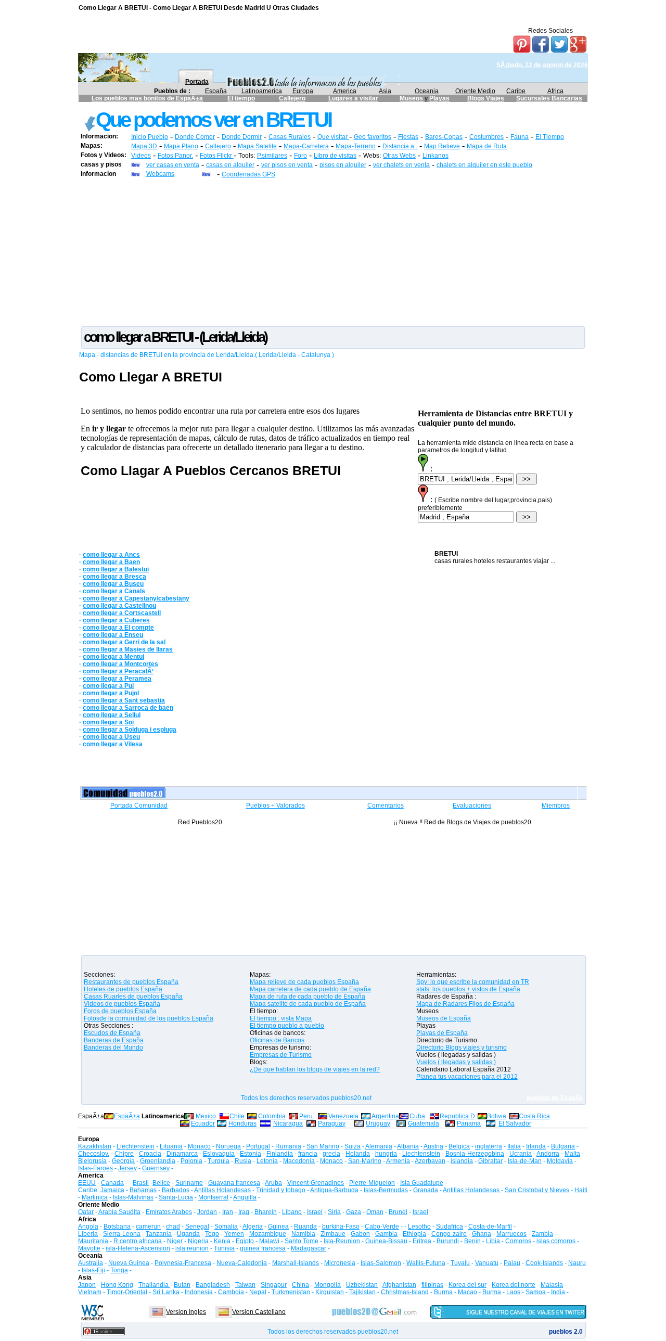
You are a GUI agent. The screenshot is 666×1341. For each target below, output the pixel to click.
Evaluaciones (472, 805)
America (344, 91)
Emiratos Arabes (169, 1212)
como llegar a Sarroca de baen (128, 707)
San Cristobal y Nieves (537, 1190)
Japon (87, 1284)
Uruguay (378, 1123)
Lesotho (419, 1226)
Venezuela (343, 1116)
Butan (182, 1284)
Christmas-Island (405, 1292)
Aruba (273, 1182)
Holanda (357, 1153)
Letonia (267, 1161)
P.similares (272, 155)
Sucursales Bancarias (549, 98)
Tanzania (159, 1233)
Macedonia (299, 1161)
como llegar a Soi (108, 722)
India (558, 1292)
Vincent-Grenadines (315, 1182)
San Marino (322, 1146)
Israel (315, 1212)
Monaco (199, 1146)
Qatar (86, 1212)
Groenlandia (157, 1161)
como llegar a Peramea (117, 678)
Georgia (123, 1161)
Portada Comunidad (139, 805)
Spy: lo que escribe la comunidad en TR (472, 982)
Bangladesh (213, 1284)
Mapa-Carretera (306, 146)
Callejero (292, 98)
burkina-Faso (341, 1226)
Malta (572, 1153)
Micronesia (339, 1263)
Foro (300, 155)
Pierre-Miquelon (372, 1182)
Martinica (95, 1197)
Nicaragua (288, 1123)
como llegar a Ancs (111, 554)
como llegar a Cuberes (116, 620)
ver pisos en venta (287, 165)
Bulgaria (563, 1146)
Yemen (234, 1233)
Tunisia (224, 1248)
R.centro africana (137, 1241)
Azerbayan (430, 1161)
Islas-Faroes (95, 1168)
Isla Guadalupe (421, 1182)
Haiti (580, 1190)
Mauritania (93, 1241)
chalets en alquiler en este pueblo (484, 165)
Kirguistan (329, 1292)
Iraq (243, 1212)
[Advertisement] (333, 251)
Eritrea (422, 1241)
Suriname (189, 1182)
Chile (237, 1116)
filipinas (432, 1284)
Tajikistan (362, 1292)
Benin (472, 1241)
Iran (227, 1212)
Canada (112, 1182)
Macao (467, 1292)
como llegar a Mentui (113, 656)
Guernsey (156, 1168)
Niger (175, 1241)
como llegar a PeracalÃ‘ (118, 671)
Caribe (516, 91)
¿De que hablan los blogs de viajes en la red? (315, 1069)
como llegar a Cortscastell (122, 613)
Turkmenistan (291, 1292)
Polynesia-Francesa (183, 1263)
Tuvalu (460, 1263)
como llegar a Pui (108, 685)
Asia (385, 91)
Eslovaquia (219, 1153)
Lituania (171, 1146)
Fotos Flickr (217, 155)
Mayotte (89, 1248)
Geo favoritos (372, 137)
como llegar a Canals (114, 591)
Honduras (242, 1123)
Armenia (398, 1161)
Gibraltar (490, 1161)
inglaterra (488, 1146)
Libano (292, 1212)
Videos (141, 155)
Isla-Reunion (342, 1241)
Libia (493, 1241)
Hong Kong (117, 1284)
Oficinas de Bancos (277, 1040)
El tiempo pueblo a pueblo (287, 1025)
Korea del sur (467, 1284)
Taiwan (245, 1284)
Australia (90, 1263)
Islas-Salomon (381, 1263)
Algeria (252, 1226)
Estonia (250, 1153)
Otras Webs (399, 155)
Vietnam (89, 1292)
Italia (514, 1146)
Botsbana (117, 1226)
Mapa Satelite (257, 146)
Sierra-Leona (121, 1233)
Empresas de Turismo (281, 1054)
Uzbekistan (362, 1284)
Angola (88, 1226)
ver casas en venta (172, 165)
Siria (334, 1212)
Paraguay (331, 1123)
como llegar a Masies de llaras (128, 649)
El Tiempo (549, 137)
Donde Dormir (242, 137)
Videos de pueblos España (122, 1003)
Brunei (398, 1212)
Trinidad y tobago (280, 1190)
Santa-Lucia (176, 1197)
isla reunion (192, 1248)
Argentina (385, 1116)
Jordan (207, 1212)
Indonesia (199, 1292)
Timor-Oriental (127, 1292)
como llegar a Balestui (116, 569)
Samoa (536, 1292)
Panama (469, 1123)
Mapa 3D (144, 146)
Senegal (197, 1226)
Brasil (141, 1182)
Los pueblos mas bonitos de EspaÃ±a (147, 98)
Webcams (160, 173)
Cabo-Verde (382, 1226)
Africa (555, 91)
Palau (512, 1263)
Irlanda (536, 1146)
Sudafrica (449, 1226)
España (216, 91)
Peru (306, 1116)
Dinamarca (182, 1153)
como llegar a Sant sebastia (124, 700)
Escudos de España (112, 1033)
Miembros (556, 805)
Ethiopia (414, 1233)
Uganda (188, 1233)
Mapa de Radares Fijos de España (465, 1003)
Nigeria (198, 1241)
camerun (148, 1226)
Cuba (417, 1116)
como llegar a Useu (111, 736)
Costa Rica (534, 1116)
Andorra (547, 1153)
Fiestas (408, 137)
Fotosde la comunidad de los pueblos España (148, 1018)
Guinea (278, 1226)
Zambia (542, 1233)
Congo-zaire (449, 1233)
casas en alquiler (230, 165)
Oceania (427, 91)
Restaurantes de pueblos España (131, 982)
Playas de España (442, 1033)
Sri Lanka (166, 1292)
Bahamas (143, 1190)
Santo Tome (301, 1241)
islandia (462, 1161)
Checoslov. (93, 1153)
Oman (374, 1212)
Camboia (231, 1292)
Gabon (360, 1233)
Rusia (243, 1161)
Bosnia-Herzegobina (474, 1153)
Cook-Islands (544, 1263)
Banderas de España (114, 1040)
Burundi (448, 1241)
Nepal (257, 1292)
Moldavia (560, 1161)
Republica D (457, 1116)
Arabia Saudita (119, 1212)
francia (307, 1153)
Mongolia (327, 1284)
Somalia (226, 1226)
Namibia (303, 1233)
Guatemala (423, 1123)
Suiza (352, 1146)
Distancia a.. (399, 146)
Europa (302, 91)
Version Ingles (186, 1312)
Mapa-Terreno (356, 146)
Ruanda (305, 1226)
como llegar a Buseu (113, 584)
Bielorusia (92, 1161)
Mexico (206, 1116)
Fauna (519, 137)
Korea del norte (513, 1284)
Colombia (272, 1116)
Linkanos (435, 155)
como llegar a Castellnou (119, 605)
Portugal (258, 1146)
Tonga (119, 1270)
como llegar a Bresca (114, 576)
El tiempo (241, 98)
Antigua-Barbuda (334, 1190)
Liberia (88, 1233)
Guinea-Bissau (386, 1241)
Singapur (274, 1284)
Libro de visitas (335, 155)
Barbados (175, 1190)
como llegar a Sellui (111, 715)
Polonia (191, 1161)
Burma (443, 1292)
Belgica (459, 1146)
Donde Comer (195, 137)
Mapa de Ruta (487, 146)
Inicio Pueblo (149, 137)
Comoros (518, 1241)
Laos (513, 1292)
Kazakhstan (94, 1146)
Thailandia (154, 1284)
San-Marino (364, 1161)
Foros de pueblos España (120, 1011)
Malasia (552, 1284)
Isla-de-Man (525, 1161)
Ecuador (203, 1123)
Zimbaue (333, 1233)
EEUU (87, 1182)
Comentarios (385, 805)
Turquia (218, 1161)
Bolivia (496, 1116)
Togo (212, 1233)
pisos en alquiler (342, 165)
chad (173, 1226)
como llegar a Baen (111, 562)
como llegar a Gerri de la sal (124, 642)
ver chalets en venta (401, 165)
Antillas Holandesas (222, 1190)
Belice (161, 1182)
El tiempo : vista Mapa (281, 1018)
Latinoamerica (261, 91)
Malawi (269, 1241)
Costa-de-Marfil (490, 1226)
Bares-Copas (444, 137)
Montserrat (213, 1197)
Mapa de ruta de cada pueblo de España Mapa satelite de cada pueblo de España (308, 1000)
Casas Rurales (289, 137)
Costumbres (486, 137)
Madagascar (308, 1248)
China (300, 1284)
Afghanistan (399, 1284)
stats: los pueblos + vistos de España (468, 989)
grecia (331, 1153)
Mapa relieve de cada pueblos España (304, 982)
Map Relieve (442, 146)
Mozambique (267, 1233)
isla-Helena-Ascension (138, 1248)
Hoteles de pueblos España (123, 989)
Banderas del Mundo (113, 1047)
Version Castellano (259, 1312)
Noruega (228, 1146)
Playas (439, 98)
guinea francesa (263, 1248)
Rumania (288, 1146)
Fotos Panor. (175, 155)
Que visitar (333, 137)
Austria (433, 1146)
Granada (425, 1190)
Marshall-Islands (295, 1263)
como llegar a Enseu (113, 634)
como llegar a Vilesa (113, 744)
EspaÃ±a (127, 1116)
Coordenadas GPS (248, 174)
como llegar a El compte (118, 627)
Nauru (577, 1263)
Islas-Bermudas (386, 1190)
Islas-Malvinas (133, 1197)
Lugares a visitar (353, 98)
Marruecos (511, 1233)
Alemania (378, 1146)
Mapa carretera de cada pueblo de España (310, 989)
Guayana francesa (234, 1182)
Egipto (245, 1241)
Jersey (127, 1168)
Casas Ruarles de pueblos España (133, 996)
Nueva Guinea (128, 1263)
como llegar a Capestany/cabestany (136, 598)
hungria (386, 1153)
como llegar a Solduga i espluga (129, 729)
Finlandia (279, 1153)
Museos (412, 98)
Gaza (353, 1212)
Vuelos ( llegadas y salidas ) (456, 1062)
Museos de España (443, 1018)
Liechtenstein (136, 1146)
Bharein (265, 1212)
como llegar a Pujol (111, 693)
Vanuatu (486, 1263)
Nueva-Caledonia (241, 1263)
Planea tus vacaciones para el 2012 (467, 1076)
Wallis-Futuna (425, 1263)
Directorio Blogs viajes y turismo (461, 1047)
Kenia (222, 1241)
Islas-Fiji (93, 1270)
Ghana (481, 1233)
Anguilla (245, 1197)
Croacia (150, 1153)
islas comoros (555, 1241)
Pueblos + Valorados (275, 805)
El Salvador (514, 1123)
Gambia (386, 1233)
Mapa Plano (181, 146)
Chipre (124, 1153)
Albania (408, 1146)
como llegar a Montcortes (120, 664)
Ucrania (520, 1153)
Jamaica (112, 1190)
